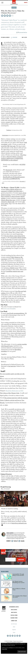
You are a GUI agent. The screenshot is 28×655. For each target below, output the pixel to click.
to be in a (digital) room (11, 268)
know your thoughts (9, 308)
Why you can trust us (22, 32)
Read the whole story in (14, 390)
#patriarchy (9, 170)
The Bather (8, 130)
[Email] (7, 16)
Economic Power (14, 617)
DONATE (25, 2)
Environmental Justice (14, 606)
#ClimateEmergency (19, 177)
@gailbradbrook (8, 177)
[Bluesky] (10, 16)
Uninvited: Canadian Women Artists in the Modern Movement (13, 53)
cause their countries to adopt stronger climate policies (13, 196)
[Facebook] (2, 16)
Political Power (14, 615)
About (14, 626)
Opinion (14, 7)
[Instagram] (12, 636)
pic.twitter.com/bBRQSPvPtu (11, 178)
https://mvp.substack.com (18, 523)
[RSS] (20, 636)
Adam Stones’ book (13, 478)
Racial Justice (14, 609)
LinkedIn (22, 541)
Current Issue (14, 620)
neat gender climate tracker (18, 237)
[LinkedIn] (17, 636)
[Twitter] (5, 16)
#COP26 (22, 164)
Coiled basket (5, 135)
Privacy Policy (4, 649)
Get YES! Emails (14, 624)
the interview (12, 366)
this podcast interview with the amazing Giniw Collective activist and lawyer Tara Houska (14, 400)
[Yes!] (14, 2)
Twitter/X (15, 541)
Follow (14, 632)
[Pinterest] (15, 636)
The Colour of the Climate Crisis (9, 393)
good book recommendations (15, 313)
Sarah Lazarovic (6, 37)
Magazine (14, 629)
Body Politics (14, 612)
